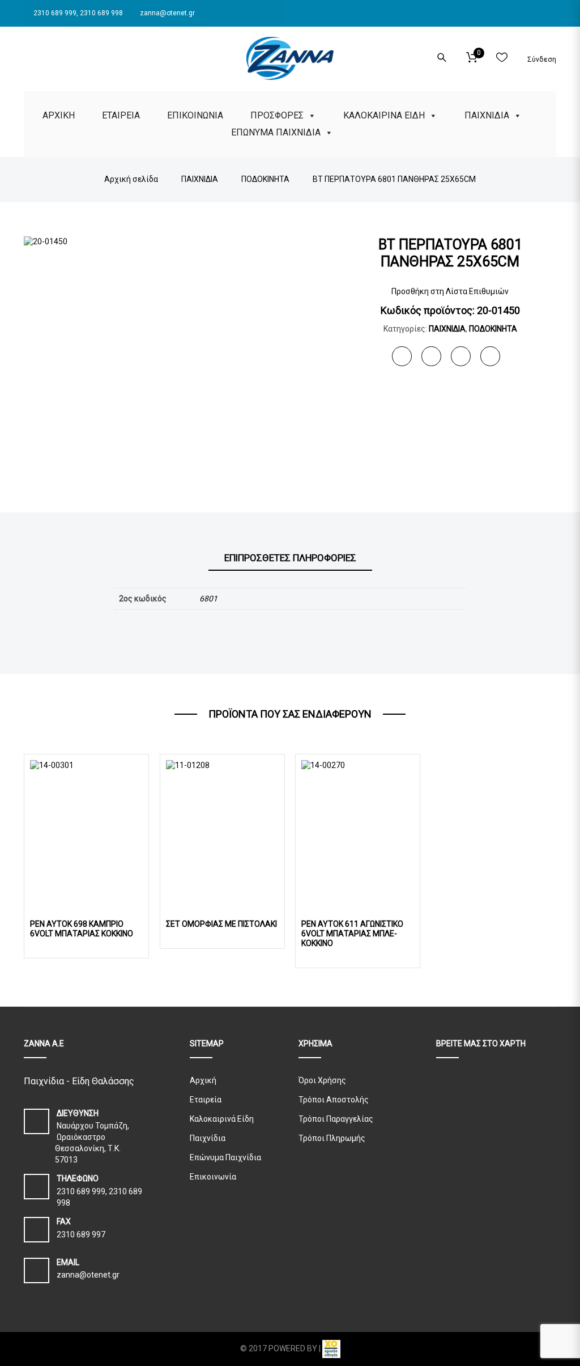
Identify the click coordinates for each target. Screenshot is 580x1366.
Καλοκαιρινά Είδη (222, 1118)
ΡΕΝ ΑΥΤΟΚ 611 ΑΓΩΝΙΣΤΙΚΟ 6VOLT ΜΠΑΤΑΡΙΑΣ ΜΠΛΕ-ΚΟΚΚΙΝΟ (352, 933)
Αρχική (203, 1080)
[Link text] (27, 55)
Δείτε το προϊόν (86, 825)
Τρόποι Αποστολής (333, 1099)
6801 (208, 598)
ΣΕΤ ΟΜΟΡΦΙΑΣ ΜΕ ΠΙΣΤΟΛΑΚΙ (221, 923)
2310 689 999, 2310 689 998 (77, 13)
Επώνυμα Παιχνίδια (225, 1157)
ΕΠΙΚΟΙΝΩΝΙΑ (195, 115)
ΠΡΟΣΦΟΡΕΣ (277, 115)
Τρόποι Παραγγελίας (335, 1118)
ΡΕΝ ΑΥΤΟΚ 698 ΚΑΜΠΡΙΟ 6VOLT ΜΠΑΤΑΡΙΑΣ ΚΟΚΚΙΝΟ (81, 928)
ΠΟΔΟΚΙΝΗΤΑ (493, 328)
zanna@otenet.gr (166, 13)
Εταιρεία (205, 1099)
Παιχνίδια (207, 1138)
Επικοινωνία (213, 1176)
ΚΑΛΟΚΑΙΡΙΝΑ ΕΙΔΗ (384, 115)
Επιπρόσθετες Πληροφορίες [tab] (290, 557)
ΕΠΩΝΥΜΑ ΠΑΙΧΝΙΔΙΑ (276, 132)
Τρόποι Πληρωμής (331, 1138)
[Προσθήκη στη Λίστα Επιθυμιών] (136, 907)
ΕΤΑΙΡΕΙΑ (121, 115)
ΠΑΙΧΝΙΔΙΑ (486, 115)
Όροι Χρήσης (322, 1080)
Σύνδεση (541, 59)
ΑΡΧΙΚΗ (58, 115)
